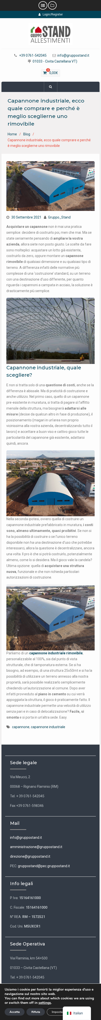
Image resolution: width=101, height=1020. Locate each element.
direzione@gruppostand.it (30, 856)
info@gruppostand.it (73, 55)
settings (44, 1003)
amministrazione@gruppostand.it (36, 847)
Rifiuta (35, 1012)
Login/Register (53, 14)
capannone (20, 727)
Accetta (15, 1012)
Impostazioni (60, 1012)
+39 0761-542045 (33, 55)
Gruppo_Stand (59, 217)
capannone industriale (48, 727)
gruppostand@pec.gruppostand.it (44, 866)
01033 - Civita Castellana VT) (55, 61)
